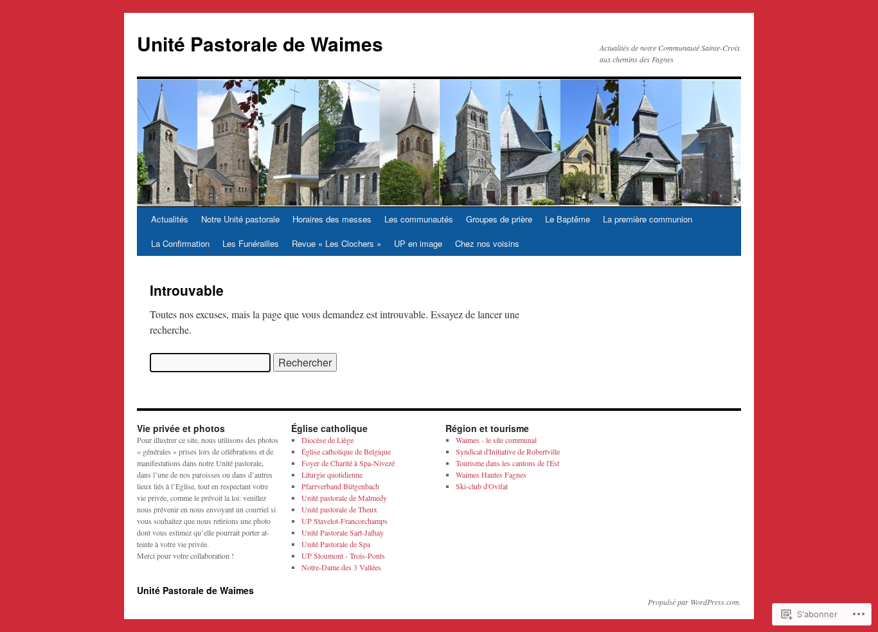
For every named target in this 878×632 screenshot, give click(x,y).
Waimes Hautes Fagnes (491, 474)
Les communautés (418, 219)
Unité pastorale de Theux (339, 509)
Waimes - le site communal (496, 440)
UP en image (418, 243)
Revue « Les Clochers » (336, 243)
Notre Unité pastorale (240, 219)
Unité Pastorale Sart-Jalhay (342, 532)
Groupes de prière (499, 219)
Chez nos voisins (487, 243)
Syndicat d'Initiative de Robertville (508, 451)
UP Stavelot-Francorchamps (344, 521)
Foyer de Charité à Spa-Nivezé (348, 463)
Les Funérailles (250, 243)
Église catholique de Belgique (346, 451)
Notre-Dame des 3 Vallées (341, 567)
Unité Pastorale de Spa (335, 544)
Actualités (169, 219)
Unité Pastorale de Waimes (260, 43)
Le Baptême (567, 219)
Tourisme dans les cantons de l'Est (507, 463)
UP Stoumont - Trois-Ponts (343, 555)
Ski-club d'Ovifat (482, 486)
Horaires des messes (332, 219)
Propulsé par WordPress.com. (694, 602)
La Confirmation (180, 243)
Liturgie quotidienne (332, 474)
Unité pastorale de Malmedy (344, 497)
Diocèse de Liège (327, 440)
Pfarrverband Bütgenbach (340, 486)
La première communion (647, 219)
